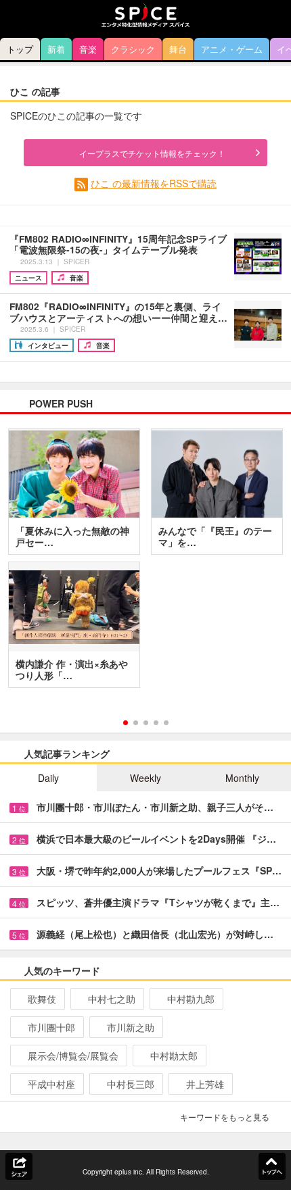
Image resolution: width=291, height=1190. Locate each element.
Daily (48, 778)
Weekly (145, 778)
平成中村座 (51, 1084)
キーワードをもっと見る (224, 1116)
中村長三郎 (130, 1084)
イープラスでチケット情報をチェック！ (152, 153)
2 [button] (135, 722)
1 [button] (125, 722)
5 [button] (166, 722)
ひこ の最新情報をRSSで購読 (154, 183)
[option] (145, 562)
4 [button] (156, 722)
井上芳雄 (205, 1084)
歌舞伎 (42, 999)
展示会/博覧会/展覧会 (73, 1055)
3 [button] (145, 722)
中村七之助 (111, 999)
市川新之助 (130, 1027)
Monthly (242, 778)
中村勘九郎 (191, 999)
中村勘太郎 (174, 1055)
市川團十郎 (51, 1027)
